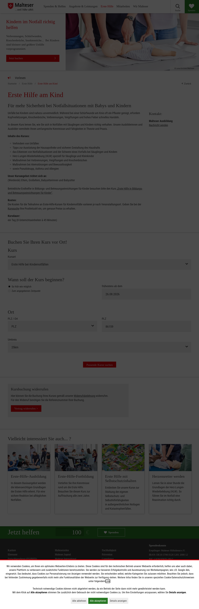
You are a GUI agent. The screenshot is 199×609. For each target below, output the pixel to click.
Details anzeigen (119, 600)
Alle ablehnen (80, 600)
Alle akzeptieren (99, 600)
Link (108, 581)
